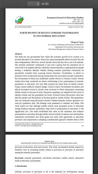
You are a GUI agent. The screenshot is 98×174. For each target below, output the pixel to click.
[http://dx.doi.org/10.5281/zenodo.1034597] (23, 27)
